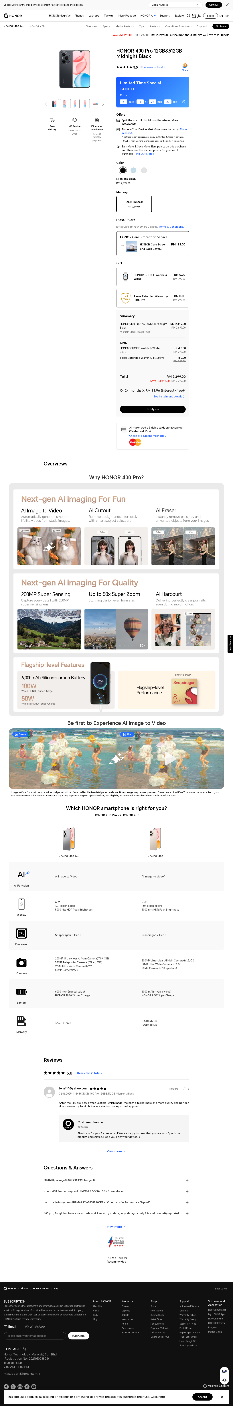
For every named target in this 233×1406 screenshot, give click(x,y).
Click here (158, 1397)
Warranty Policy (187, 1315)
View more (114, 1151)
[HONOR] (12, 1288)
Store (210, 15)
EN (221, 15)
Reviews (155, 26)
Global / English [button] (160, 5)
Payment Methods (160, 1328)
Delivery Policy (158, 1332)
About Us (97, 1306)
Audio (125, 1324)
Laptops (94, 15)
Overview (91, 26)
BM (227, 15)
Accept (202, 1396)
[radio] (134, 205)
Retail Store (156, 1319)
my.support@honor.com (20, 1373)
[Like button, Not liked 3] (184, 1089)
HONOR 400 (37, 26)
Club (95, 1315)
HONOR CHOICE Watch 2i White (150, 277)
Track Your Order (188, 1337)
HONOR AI (147, 15)
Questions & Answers (178, 26)
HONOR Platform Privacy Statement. (22, 1319)
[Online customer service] (224, 1380)
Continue (213, 5)
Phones (79, 15)
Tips (141, 26)
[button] (103, 104)
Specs (106, 26)
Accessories (128, 1328)
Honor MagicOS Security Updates (188, 1343)
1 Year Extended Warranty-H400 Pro (151, 298)
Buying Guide (157, 1315)
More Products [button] (128, 15)
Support (165, 15)
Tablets (108, 15)
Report (173, 1088)
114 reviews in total (88, 1073)
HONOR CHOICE (130, 1332)
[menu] (199, 16)
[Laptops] (100, 16)
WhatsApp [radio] (37, 1326)
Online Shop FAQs (160, 1337)
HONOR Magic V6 (60, 15)
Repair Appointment (189, 1332)
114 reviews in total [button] (151, 67)
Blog (95, 1319)
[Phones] (85, 16)
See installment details (168, 396)
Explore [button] (179, 15)
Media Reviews (125, 26)
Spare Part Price (187, 1324)
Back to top (221, 1288)
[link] (194, 16)
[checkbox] (123, 171)
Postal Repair (186, 1328)
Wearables (127, 1319)
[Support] (171, 16)
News (96, 1310)
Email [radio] (12, 1326)
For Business (157, 1324)
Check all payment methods (146, 435)
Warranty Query (187, 1319)
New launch (157, 1310)
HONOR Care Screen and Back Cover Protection (153, 247)
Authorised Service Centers (189, 1308)
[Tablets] (114, 16)
